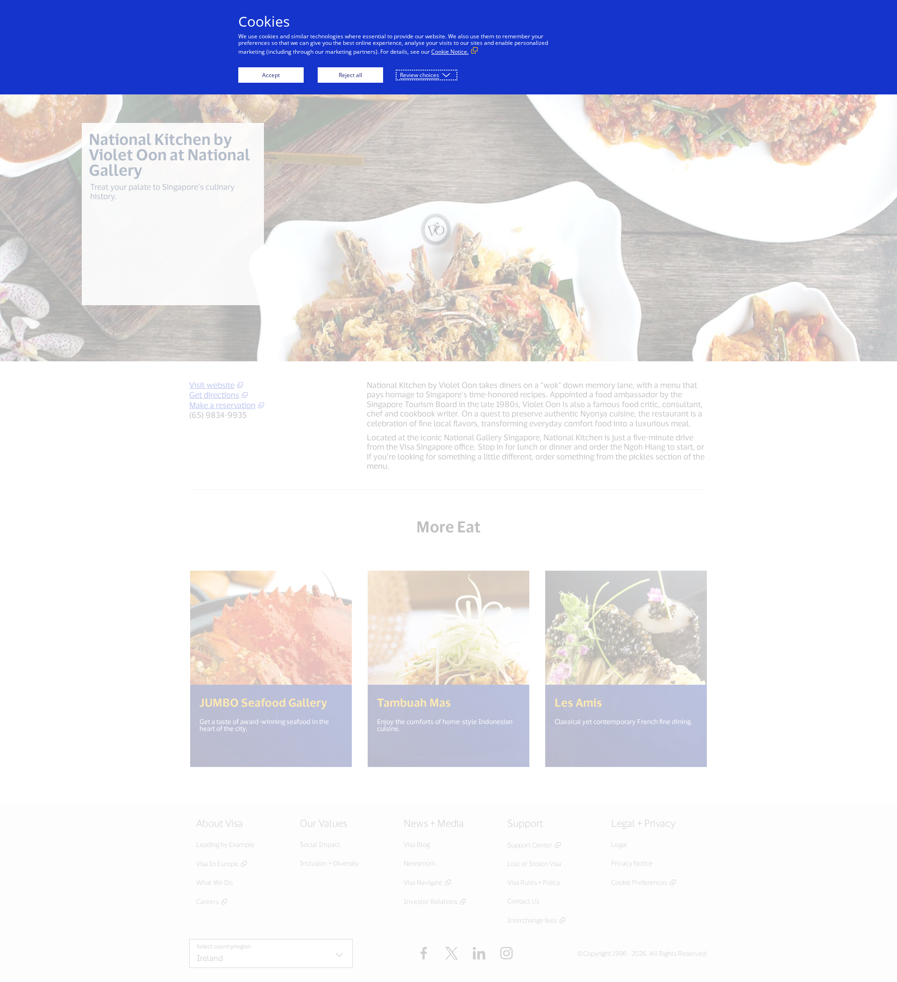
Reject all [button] (350, 75)
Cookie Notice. (450, 52)
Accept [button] (271, 75)
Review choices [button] (419, 75)
